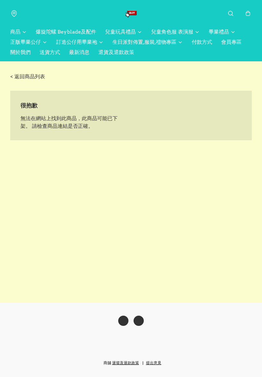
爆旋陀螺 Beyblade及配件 (66, 32)
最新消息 (79, 52)
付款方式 (202, 42)
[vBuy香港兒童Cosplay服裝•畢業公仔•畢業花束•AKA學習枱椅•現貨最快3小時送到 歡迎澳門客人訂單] (131, 13)
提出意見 (153, 362)
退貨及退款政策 (116, 52)
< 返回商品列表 (27, 76)
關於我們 (20, 52)
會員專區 (231, 42)
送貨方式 (50, 52)
